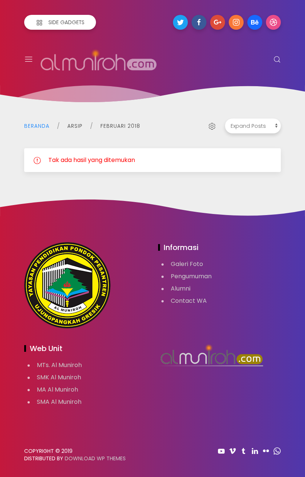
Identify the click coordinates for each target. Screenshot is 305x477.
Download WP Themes (95, 458)
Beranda (36, 126)
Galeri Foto (187, 264)
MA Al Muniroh (57, 389)
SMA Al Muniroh (59, 402)
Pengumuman (191, 276)
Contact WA (189, 300)
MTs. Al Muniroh (59, 365)
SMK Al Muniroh (59, 377)
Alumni (180, 288)
